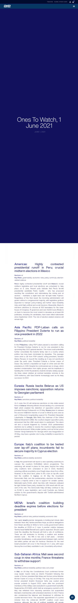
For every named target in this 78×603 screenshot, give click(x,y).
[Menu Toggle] (74, 6)
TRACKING (50, 1)
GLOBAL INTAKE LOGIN (60, 1)
